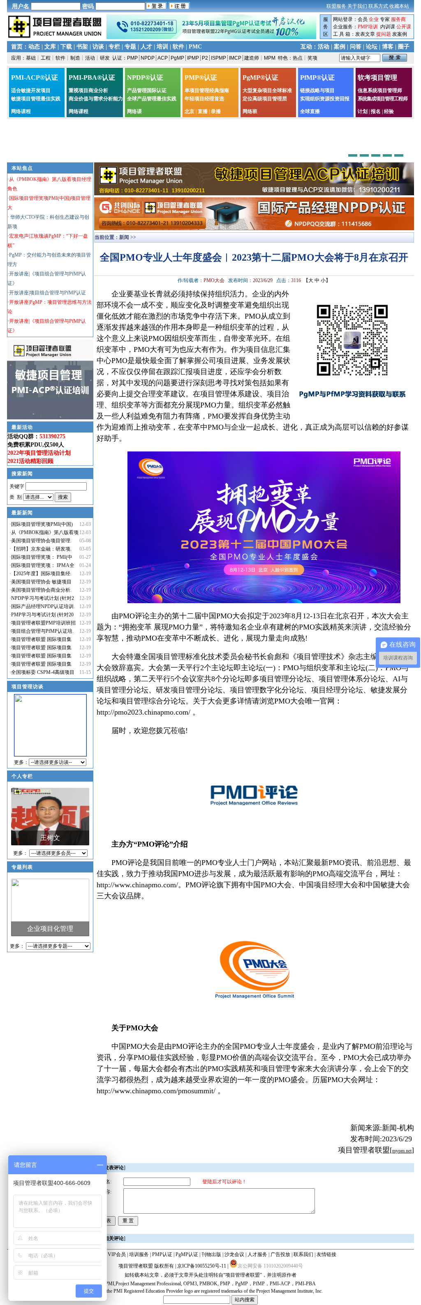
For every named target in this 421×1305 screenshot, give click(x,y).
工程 (46, 58)
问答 (355, 47)
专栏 (114, 47)
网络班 (250, 111)
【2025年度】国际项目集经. (41, 573)
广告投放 (280, 1254)
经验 (389, 111)
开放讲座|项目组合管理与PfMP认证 (47, 293)
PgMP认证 (187, 1254)
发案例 (399, 34)
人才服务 (257, 1254)
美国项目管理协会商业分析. (41, 590)
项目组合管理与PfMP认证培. (42, 631)
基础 (31, 58)
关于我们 (357, 6)
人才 (146, 47)
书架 (82, 47)
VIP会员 (117, 1254)
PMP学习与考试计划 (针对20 (42, 615)
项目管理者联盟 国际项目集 (41, 639)
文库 (50, 47)
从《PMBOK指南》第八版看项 (45, 532)
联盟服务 (336, 6)
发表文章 (365, 34)
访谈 (98, 47)
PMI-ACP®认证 (34, 77)
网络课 (134, 111)
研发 (105, 58)
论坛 (371, 47)
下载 (66, 47)
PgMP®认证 (260, 77)
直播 (203, 111)
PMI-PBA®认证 (92, 77)
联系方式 (378, 6)
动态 (34, 47)
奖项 (312, 58)
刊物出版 (211, 1254)
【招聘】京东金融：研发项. (41, 549)
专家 (385, 19)
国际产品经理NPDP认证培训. (43, 606)
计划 (363, 111)
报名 (376, 111)
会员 (363, 19)
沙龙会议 (234, 1254)
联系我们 (303, 1254)
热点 (298, 58)
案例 (339, 47)
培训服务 (139, 1254)
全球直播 (310, 111)
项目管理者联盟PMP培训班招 (43, 623)
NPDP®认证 (145, 77)
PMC (195, 47)
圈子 (403, 47)
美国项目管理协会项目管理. (41, 541)
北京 (189, 111)
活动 (323, 47)
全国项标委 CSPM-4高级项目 (42, 672)
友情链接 (326, 1254)
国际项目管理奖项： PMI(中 (41, 557)
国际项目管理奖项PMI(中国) (42, 524)
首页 (17, 47)
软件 (178, 47)
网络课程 (21, 111)
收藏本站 (399, 6)
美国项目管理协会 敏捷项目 (41, 582)
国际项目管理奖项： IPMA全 (42, 565)
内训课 (387, 27)
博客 (387, 47)
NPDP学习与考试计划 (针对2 (42, 598)
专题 (130, 47)
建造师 (251, 58)
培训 (162, 47)
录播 (216, 111)
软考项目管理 (377, 77)
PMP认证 (162, 1254)
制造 (75, 58)
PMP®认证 (201, 77)
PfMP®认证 (317, 77)
